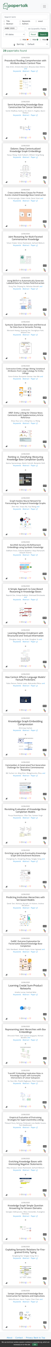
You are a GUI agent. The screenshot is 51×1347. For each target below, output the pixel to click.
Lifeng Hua (28, 421)
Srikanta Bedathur (25, 551)
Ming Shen (22, 773)
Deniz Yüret (35, 198)
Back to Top (39, 1337)
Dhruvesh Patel (13, 1036)
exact (40, 21)
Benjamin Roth (39, 463)
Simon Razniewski (24, 243)
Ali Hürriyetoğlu (14, 198)
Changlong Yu (11, 859)
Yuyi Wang (32, 507)
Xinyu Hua (15, 421)
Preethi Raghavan (24, 1081)
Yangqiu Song (36, 859)
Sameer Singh (37, 815)
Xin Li (37, 1256)
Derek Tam (11, 904)
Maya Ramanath (38, 551)
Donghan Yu (34, 639)
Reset (33, 34)
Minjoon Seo (25, 332)
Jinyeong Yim (25, 330)
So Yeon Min (12, 1081)
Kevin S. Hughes (34, 111)
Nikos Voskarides (29, 1212)
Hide (25, 39)
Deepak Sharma (25, 553)
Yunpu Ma (23, 507)
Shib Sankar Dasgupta (28, 1036)
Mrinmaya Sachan (25, 728)
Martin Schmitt (27, 463)
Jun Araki (25, 639)
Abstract (9, 24)
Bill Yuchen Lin (11, 773)
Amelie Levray (20, 992)
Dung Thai (12, 286)
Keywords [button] (17, 71)
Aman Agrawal (35, 949)
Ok (35, 1344)
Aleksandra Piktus (34, 683)
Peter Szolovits (37, 1081)
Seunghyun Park (37, 330)
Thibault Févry (10, 1123)
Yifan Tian (27, 815)
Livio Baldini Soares (38, 1123)
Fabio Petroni (11, 683)
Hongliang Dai (17, 1256)
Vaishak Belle (31, 992)
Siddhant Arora (11, 551)
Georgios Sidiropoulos (14, 1212)
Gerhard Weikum (38, 243)
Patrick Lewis (22, 683)
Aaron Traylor (25, 1299)
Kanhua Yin (22, 111)
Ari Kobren (33, 904)
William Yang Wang (36, 155)
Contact (19, 1337)
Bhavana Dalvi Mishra (37, 67)
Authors (25, 24)
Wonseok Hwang (13, 330)
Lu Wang (36, 421)
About (9, 1337)
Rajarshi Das (10, 595)
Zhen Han (15, 507)
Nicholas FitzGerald (23, 1123)
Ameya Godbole (22, 595)
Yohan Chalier (12, 243)
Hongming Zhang (24, 859)
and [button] (25, 69)
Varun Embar (13, 376)
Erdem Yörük (25, 198)
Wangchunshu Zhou (34, 773)
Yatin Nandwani (12, 949)
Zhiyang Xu (21, 286)
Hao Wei (36, 376)
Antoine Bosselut (21, 67)
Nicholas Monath (32, 286)
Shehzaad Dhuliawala (37, 595)
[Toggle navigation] (44, 6)
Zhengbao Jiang (15, 639)
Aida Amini (10, 67)
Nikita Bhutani (14, 1299)
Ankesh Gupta (24, 949)
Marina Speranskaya (13, 463)
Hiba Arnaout (12, 1168)
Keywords (26, 21)
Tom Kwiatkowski (25, 1125)
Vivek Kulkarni (23, 155)
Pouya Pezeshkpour (15, 815)
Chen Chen (35, 1299)
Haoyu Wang (12, 155)
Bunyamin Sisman (26, 376)
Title (8, 21)
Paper (33, 71)
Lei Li (21, 421)
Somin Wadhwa (11, 111)
